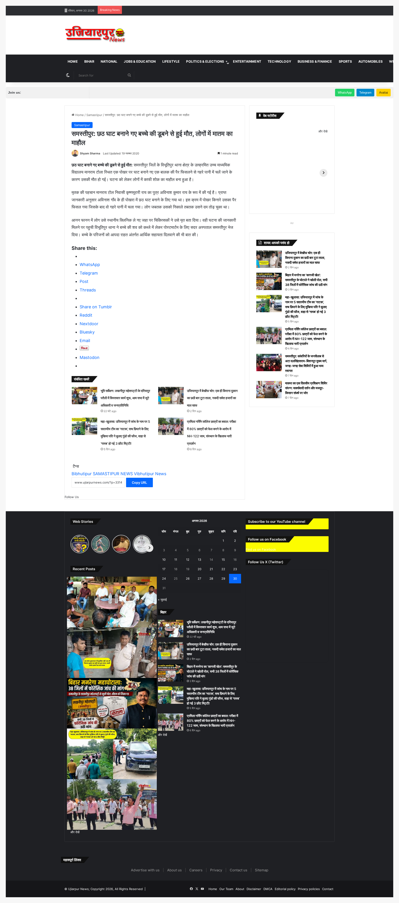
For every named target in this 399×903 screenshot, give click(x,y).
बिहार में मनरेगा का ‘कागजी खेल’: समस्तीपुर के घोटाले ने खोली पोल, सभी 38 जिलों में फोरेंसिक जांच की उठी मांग (306, 280)
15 (223, 559)
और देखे (322, 131)
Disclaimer (254, 889)
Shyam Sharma (90, 153)
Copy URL (139, 482)
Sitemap (261, 870)
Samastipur (94, 115)
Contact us (238, 870)
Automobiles (370, 61)
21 (211, 569)
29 (223, 578)
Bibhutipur (82, 473)
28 (211, 578)
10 (164, 559)
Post (84, 281)
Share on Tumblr (96, 306)
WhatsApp (345, 92)
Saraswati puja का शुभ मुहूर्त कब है (352, 2)
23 (235, 569)
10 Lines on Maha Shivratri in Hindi (191, 2)
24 (164, 578)
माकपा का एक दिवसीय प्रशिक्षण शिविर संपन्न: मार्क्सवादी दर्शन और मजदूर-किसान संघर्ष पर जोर (306, 388)
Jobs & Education (140, 61)
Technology (279, 61)
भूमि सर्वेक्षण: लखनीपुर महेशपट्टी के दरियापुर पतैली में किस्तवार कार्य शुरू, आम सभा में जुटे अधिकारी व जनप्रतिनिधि (125, 398)
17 (163, 569)
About (240, 889)
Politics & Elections (205, 61)
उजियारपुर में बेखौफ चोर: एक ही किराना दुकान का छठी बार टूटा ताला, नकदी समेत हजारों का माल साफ (212, 398)
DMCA (267, 889)
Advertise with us (145, 870)
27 (199, 578)
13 (199, 559)
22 (223, 569)
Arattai (383, 92)
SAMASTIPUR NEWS (113, 473)
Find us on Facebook (261, 549)
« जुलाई (162, 599)
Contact (327, 889)
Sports (345, 61)
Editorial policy (285, 889)
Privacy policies (309, 889)
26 (188, 578)
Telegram (365, 92)
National (109, 61)
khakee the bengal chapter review (141, 2)
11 (175, 559)
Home (73, 61)
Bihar (89, 61)
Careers (196, 870)
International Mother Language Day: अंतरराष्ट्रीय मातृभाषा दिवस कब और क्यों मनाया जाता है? (273, 2)
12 (187, 559)
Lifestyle (171, 61)
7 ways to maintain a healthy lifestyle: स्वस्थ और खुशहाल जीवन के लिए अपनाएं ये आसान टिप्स (57, 2)
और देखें (74, 832)
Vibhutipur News (150, 473)
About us (174, 870)
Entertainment (247, 61)
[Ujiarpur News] (95, 35)
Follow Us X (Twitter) (265, 562)
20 (199, 569)
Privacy (216, 870)
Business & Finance (315, 61)
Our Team (226, 889)
